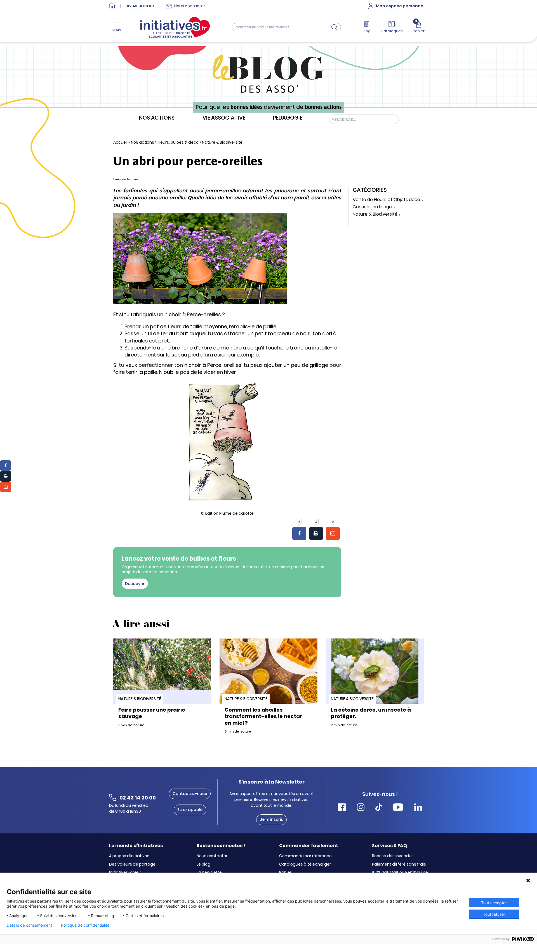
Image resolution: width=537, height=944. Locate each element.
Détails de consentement (29, 925)
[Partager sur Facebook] (5, 465)
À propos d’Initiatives (129, 856)
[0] (333, 533)
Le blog (203, 864)
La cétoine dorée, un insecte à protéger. (371, 713)
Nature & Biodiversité (222, 142)
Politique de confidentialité (85, 925)
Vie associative (223, 118)
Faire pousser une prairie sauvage (151, 713)
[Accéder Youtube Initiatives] (398, 808)
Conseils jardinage (372, 207)
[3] (299, 533)
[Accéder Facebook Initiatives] (342, 808)
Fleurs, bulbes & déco (178, 142)
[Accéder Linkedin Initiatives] (418, 808)
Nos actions (157, 118)
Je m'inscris (271, 819)
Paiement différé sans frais (399, 864)
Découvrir (135, 583)
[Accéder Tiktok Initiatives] (378, 808)
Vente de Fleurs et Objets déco (386, 200)
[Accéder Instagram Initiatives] (360, 808)
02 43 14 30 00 (140, 6)
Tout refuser (494, 914)
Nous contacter (212, 856)
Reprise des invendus (393, 856)
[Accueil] (112, 6)
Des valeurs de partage (132, 864)
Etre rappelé (189, 809)
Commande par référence (305, 856)
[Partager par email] (5, 487)
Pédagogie (287, 118)
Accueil (120, 142)
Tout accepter (494, 902)
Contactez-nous (190, 793)
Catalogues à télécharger (305, 864)
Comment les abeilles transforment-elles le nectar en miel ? (263, 716)
